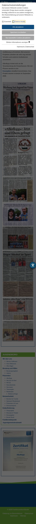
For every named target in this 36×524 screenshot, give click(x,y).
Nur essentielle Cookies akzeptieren (18, 38)
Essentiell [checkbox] (7, 21)
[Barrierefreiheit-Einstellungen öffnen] (33, 265)
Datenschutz (30, 47)
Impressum (20, 47)
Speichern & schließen (18, 32)
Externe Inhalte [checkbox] (20, 21)
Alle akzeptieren (18, 27)
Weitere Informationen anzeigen (17, 42)
